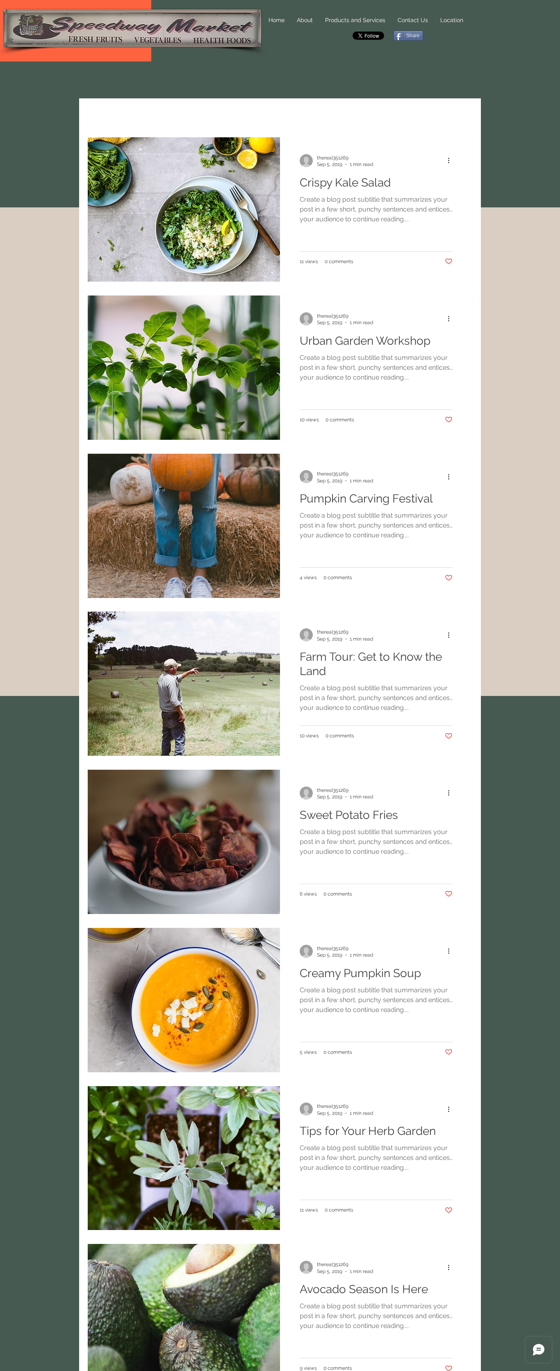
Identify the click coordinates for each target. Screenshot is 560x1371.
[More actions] (451, 161)
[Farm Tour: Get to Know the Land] (184, 684)
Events (214, 114)
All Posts (100, 114)
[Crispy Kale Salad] (184, 209)
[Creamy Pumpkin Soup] (184, 1000)
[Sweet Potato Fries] (184, 842)
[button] (462, 115)
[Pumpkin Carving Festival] (184, 526)
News (138, 114)
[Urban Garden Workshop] (184, 368)
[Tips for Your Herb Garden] (184, 1158)
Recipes (175, 114)
